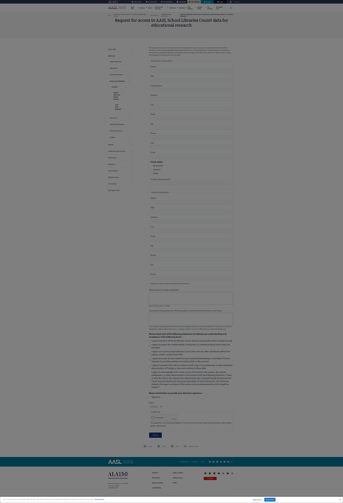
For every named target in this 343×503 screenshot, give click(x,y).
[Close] (340, 500)
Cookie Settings (257, 499)
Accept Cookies (270, 499)
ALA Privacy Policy (99, 499)
